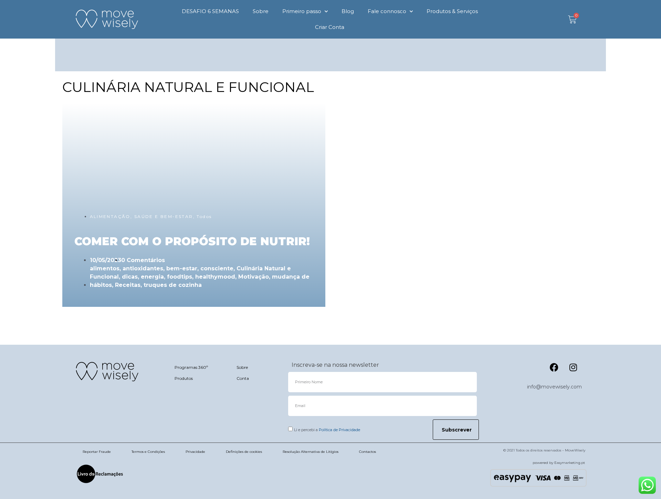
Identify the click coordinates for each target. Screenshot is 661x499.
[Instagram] (573, 367)
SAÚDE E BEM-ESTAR (163, 216)
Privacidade (195, 451)
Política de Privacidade (339, 429)
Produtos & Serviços (452, 11)
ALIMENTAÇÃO (110, 216)
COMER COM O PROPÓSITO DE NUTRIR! (192, 241)
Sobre (261, 11)
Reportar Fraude (97, 451)
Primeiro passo (301, 11)
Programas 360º (191, 367)
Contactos (367, 451)
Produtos (184, 378)
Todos (204, 216)
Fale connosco (387, 11)
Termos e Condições (148, 451)
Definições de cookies (244, 451)
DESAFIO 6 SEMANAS (210, 11)
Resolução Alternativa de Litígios (310, 451)
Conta (243, 378)
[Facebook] (554, 367)
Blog (348, 11)
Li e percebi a (327, 429)
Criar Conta (329, 27)
